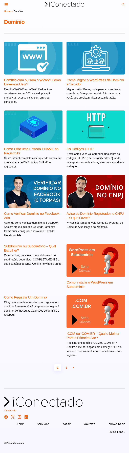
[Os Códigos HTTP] (96, 126)
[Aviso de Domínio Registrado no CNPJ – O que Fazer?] (96, 191)
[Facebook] (6, 417)
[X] (12, 417)
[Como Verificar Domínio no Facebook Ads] (33, 191)
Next (73, 367)
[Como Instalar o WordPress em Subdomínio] (96, 260)
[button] (6, 4)
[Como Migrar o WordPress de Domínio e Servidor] (96, 58)
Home (7, 11)
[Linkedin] (26, 417)
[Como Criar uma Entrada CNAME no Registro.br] (33, 126)
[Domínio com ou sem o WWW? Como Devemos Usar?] (33, 58)
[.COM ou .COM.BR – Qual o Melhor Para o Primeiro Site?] (96, 311)
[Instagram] (19, 417)
